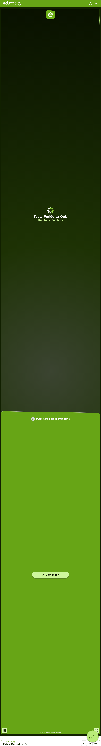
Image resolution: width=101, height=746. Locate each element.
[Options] (95, 743)
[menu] (96, 3)
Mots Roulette (10, 742)
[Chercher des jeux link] (90, 3)
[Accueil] (12, 3)
